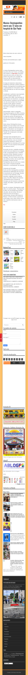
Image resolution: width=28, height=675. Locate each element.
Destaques (6, 631)
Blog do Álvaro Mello (17, 672)
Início (4, 474)
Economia (6, 634)
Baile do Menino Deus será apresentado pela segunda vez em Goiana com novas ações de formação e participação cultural (17, 515)
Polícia (5, 641)
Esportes (6, 639)
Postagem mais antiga (20, 318)
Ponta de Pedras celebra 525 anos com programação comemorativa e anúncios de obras (16, 504)
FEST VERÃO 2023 (11, 527)
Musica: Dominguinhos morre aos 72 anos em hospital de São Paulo (12, 25)
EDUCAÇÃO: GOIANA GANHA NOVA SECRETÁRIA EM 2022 (17, 543)
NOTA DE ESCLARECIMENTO (17, 533)
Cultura (5, 629)
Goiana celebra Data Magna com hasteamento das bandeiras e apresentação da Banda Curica (12, 587)
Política (6, 644)
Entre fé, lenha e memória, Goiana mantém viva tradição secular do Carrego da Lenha (16, 552)
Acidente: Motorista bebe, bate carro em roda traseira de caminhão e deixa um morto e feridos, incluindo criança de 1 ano (17, 562)
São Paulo (15, 73)
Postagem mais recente (8, 318)
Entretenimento (7, 636)
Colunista (6, 626)
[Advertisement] (13, 374)
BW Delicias (6, 511)
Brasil (5, 624)
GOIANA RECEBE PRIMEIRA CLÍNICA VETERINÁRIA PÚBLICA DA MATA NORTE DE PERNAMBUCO (17, 495)
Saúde (5, 646)
